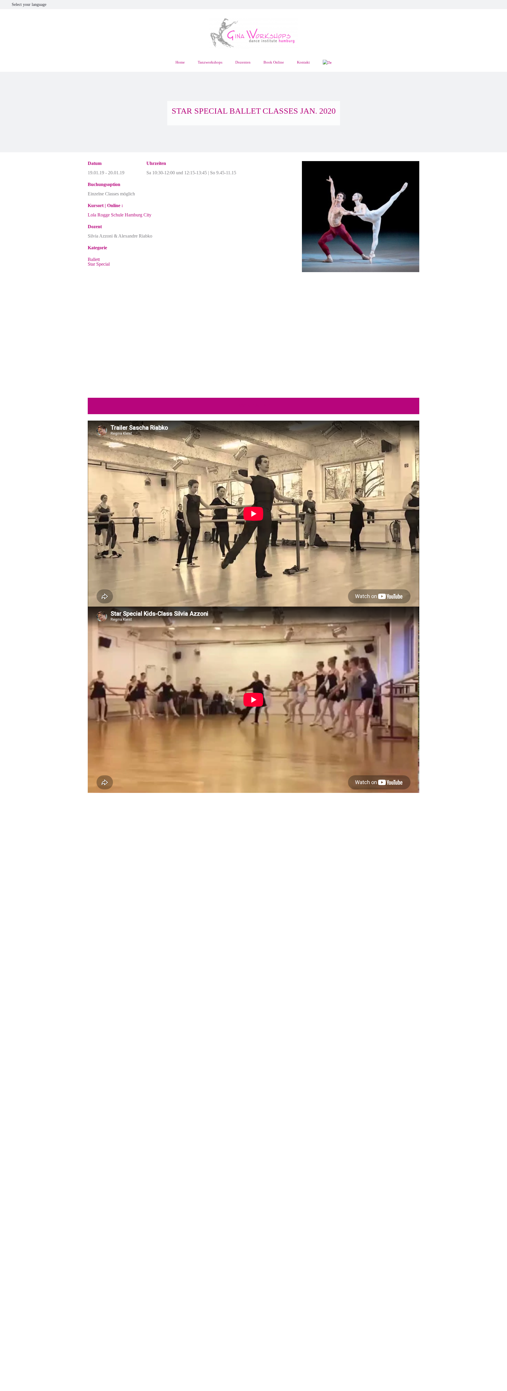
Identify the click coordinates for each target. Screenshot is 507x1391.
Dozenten (243, 62)
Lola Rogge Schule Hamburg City (119, 214)
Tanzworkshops (210, 62)
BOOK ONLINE (253, 405)
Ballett (94, 259)
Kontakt (303, 62)
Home (180, 62)
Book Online (273, 62)
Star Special (99, 264)
